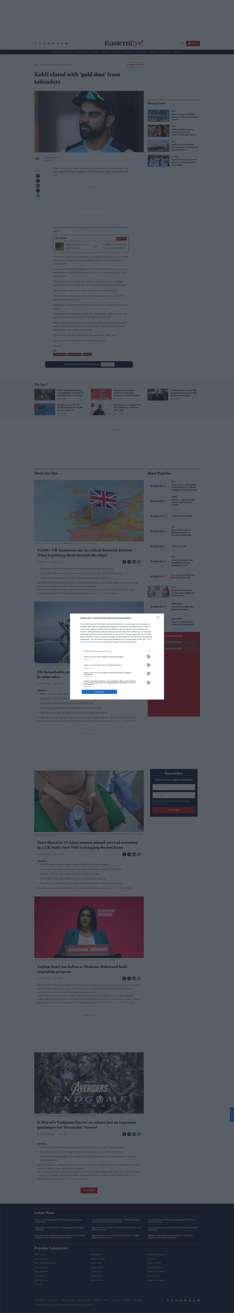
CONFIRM (99, 692)
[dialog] (117, 656)
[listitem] (117, 651)
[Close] (159, 618)
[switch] (147, 656)
